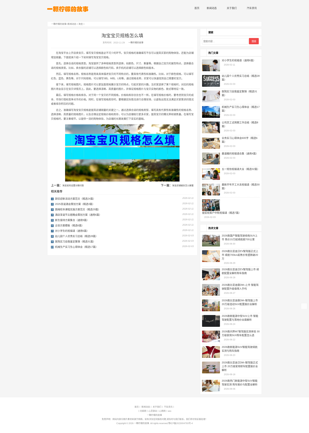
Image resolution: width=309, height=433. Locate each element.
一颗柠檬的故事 (58, 24)
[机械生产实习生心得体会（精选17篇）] (211, 112)
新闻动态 (211, 8)
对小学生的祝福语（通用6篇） (72, 230)
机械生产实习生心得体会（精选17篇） (76, 246)
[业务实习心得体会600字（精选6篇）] (211, 143)
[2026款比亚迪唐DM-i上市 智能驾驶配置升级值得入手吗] (211, 290)
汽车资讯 (251, 8)
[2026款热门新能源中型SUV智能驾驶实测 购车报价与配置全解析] (211, 386)
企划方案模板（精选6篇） (69, 225)
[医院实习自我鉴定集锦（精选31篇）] (211, 96)
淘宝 (81, 24)
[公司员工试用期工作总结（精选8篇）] (211, 127)
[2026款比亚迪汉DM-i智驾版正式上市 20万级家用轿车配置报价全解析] (211, 367)
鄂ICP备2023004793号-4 (180, 423)
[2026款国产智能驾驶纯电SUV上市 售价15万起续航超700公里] (211, 240)
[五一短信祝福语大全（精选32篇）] (211, 174)
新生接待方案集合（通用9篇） (72, 220)
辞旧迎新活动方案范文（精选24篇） (75, 198)
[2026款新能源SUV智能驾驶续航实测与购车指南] (211, 352)
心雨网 (162, 411)
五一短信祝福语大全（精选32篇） (241, 169)
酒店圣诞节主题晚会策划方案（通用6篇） (78, 214)
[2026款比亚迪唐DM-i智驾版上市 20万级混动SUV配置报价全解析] (211, 305)
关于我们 (231, 8)
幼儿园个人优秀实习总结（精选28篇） (76, 236)
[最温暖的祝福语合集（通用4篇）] (211, 158)
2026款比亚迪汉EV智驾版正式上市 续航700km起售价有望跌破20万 (240, 255)
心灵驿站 (152, 411)
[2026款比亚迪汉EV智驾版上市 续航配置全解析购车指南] (211, 274)
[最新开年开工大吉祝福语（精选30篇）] (211, 189)
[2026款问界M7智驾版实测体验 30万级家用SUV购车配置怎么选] (211, 336)
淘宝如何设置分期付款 (73, 185)
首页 (196, 8)
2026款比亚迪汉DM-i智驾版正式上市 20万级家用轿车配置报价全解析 (240, 366)
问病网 (143, 411)
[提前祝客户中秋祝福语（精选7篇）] (211, 205)
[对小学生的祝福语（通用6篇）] (211, 65)
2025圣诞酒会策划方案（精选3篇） (75, 204)
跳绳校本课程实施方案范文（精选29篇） (77, 209)
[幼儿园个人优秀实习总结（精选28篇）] (211, 81)
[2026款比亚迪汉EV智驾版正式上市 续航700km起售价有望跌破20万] (211, 256)
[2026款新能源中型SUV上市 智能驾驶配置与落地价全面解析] (211, 321)
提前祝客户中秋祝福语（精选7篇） (221, 212)
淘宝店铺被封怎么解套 (183, 185)
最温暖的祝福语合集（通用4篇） (240, 153)
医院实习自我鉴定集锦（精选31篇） (75, 241)
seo (169, 411)
